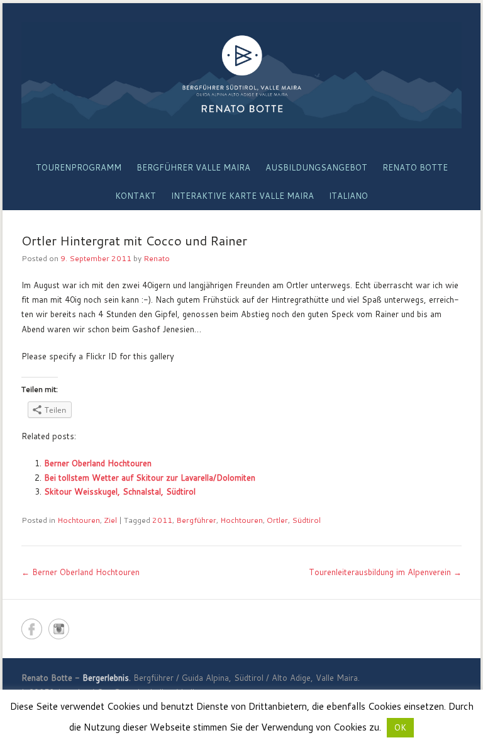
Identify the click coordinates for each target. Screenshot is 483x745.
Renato (156, 258)
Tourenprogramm (78, 167)
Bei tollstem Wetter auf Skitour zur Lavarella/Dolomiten (149, 477)
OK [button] (400, 727)
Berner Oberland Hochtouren (98, 463)
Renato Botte (415, 167)
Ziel (110, 520)
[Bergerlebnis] (241, 75)
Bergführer (196, 520)
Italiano (348, 195)
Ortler (277, 520)
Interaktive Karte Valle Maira (242, 195)
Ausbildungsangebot (316, 167)
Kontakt (135, 195)
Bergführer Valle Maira (193, 167)
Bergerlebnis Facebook (31, 629)
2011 (162, 520)
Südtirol (306, 520)
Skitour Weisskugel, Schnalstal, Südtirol (120, 491)
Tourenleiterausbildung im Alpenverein (385, 572)
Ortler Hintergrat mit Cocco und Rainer (134, 240)
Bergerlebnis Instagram (58, 629)
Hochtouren (78, 520)
